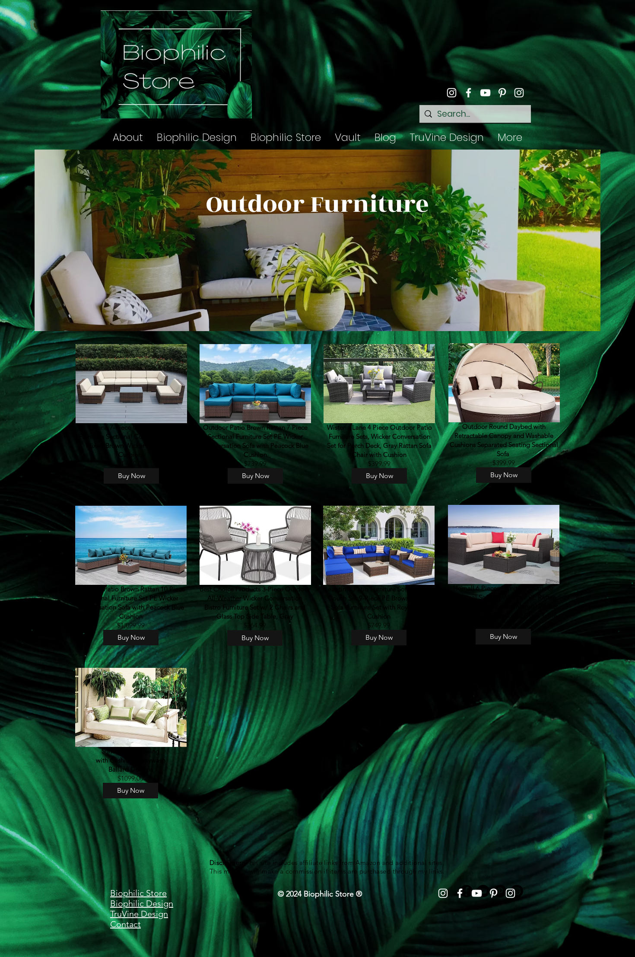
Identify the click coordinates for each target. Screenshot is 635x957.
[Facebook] (468, 92)
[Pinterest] (502, 92)
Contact (125, 924)
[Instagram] (451, 92)
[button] (286, 137)
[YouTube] (485, 92)
